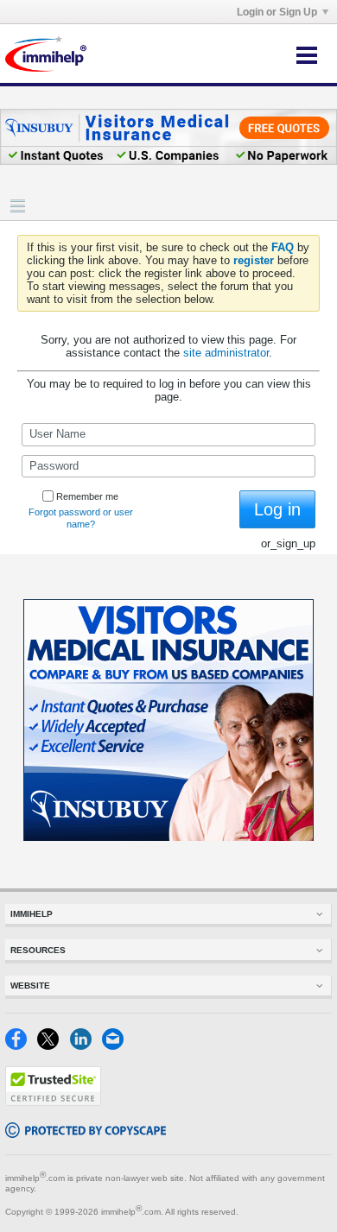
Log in (277, 509)
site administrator (226, 352)
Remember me (87, 496)
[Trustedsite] (53, 1102)
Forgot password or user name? (81, 518)
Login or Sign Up (277, 12)
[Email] (116, 1045)
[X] (53, 1045)
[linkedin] (86, 1045)
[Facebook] (21, 1045)
